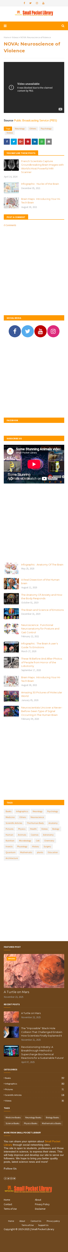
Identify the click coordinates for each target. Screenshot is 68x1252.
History (35, 846)
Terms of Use (10, 1208)
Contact (8, 1204)
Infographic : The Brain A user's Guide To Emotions (39, 645)
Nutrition (10, 840)
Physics (21, 828)
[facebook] (24, 3)
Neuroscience (37, 817)
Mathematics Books (51, 1123)
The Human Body (35, 823)
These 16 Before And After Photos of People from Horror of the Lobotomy (41, 662)
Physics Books (30, 1123)
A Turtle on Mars (16, 992)
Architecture (12, 858)
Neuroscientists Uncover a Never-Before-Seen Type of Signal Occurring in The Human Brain (41, 711)
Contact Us (36, 1221)
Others (32, 128)
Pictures (9, 828)
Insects (9, 846)
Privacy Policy (42, 1204)
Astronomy (48, 834)
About (38, 1199)
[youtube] (43, 3)
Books (8, 811)
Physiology (22, 846)
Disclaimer (40, 1208)
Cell (37, 840)
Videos (15, 37)
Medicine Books (13, 1117)
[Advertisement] (34, 378)
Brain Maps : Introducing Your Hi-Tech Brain (41, 200)
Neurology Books (33, 1117)
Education (53, 852)
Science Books (12, 1123)
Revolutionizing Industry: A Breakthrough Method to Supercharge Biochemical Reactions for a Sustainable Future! (42, 1052)
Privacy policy (53, 1221)
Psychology (46, 128)
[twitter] (30, 3)
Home (7, 37)
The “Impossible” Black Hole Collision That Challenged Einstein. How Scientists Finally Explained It (42, 1032)
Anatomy (53, 823)
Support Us (43, 1225)
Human (9, 834)
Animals (22, 834)
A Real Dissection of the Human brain (40, 581)
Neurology (20, 128)
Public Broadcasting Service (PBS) (35, 120)
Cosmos (34, 834)
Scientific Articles (14, 823)
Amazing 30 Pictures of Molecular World (41, 694)
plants (40, 852)
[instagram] (37, 3)
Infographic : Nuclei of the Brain (40, 183)
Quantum (10, 852)
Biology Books (52, 1117)
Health (33, 828)
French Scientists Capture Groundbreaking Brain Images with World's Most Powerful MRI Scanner (42, 167)
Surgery (47, 846)
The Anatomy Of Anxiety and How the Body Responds (41, 596)
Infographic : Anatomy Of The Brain (42, 564)
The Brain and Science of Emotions (42, 609)
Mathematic (26, 852)
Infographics (22, 811)
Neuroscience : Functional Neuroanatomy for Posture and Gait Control (40, 628)
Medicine (10, 817)
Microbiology (25, 840)
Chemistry (49, 840)
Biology (55, 828)
